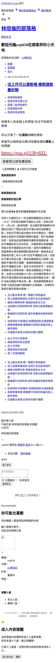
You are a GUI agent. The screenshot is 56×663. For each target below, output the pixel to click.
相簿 (9, 64)
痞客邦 (21, 445)
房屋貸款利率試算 (17, 349)
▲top (4, 459)
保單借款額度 (14, 97)
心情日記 (27, 57)
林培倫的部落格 (18, 28)
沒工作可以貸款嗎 (17, 338)
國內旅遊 (25, 453)
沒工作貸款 (13, 346)
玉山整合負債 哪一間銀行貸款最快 (26, 295)
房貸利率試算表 (16, 112)
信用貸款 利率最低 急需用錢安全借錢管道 (30, 321)
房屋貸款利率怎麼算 (18, 342)
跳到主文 (6, 37)
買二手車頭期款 (16, 353)
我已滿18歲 (7, 657)
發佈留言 (6, 484)
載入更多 (6, 465)
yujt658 (5, 427)
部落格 (11, 67)
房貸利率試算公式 (17, 101)
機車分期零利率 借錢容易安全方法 (26, 302)
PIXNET (14, 613)
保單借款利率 (14, 108)
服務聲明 (34, 616)
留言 (28, 445)
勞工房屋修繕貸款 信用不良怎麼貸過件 (28, 298)
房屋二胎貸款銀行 (17, 105)
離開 (18, 657)
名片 (9, 71)
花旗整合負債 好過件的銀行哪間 (25, 332)
